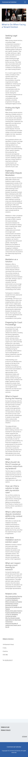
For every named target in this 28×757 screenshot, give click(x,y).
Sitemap (24, 736)
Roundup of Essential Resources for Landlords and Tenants (13, 607)
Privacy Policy (6, 730)
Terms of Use (5, 727)
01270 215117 (9, 660)
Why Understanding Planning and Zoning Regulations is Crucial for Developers (13, 598)
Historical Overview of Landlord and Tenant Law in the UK (13, 625)
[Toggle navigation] (25, 2)
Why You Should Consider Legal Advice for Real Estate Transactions (13, 619)
